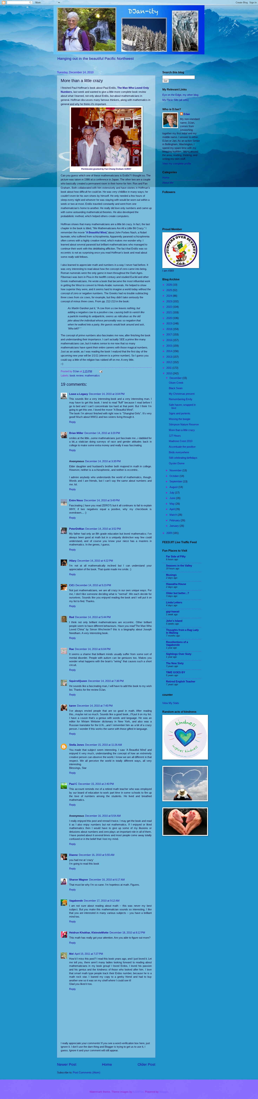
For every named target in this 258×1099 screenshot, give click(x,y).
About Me (167, 182)
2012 (169, 362)
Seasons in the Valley (179, 565)
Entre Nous (76, 500)
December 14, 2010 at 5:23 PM (93, 585)
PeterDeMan (76, 528)
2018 (169, 329)
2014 (169, 351)
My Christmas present (181, 393)
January (175, 525)
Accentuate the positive (182, 446)
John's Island (174, 620)
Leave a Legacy (78, 394)
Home (107, 1064)
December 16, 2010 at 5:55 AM (96, 855)
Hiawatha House (176, 584)
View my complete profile (176, 163)
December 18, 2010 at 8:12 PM (127, 932)
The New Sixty (175, 663)
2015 (169, 345)
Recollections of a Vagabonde (177, 643)
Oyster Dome (176, 463)
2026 (169, 284)
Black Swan (176, 388)
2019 (169, 323)
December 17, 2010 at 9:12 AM (102, 900)
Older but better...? (177, 593)
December (176, 378)
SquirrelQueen (78, 681)
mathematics (92, 375)
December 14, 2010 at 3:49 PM (102, 500)
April (172, 509)
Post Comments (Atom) (86, 1072)
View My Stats (170, 703)
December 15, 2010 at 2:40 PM (96, 784)
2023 (169, 301)
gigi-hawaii (172, 611)
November (176, 470)
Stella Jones (76, 744)
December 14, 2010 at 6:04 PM (93, 649)
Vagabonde (76, 900)
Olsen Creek (176, 382)
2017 (169, 334)
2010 (169, 373)
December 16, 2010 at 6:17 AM (107, 879)
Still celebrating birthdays (183, 457)
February (175, 520)
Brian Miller (76, 433)
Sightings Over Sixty (178, 654)
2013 (169, 356)
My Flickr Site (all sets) (175, 100)
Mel (71, 953)
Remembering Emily (180, 399)
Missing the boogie (179, 419)
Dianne (73, 855)
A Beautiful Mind (96, 232)
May (172, 503)
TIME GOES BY (175, 672)
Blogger (163, 1091)
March (174, 514)
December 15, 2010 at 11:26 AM (103, 744)
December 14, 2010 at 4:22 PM (95, 560)
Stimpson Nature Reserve (184, 424)
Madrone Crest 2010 (180, 441)
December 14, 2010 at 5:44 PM (93, 617)
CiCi (71, 585)
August (174, 487)
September (176, 481)
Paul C (73, 784)
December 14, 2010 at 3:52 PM (103, 528)
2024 (169, 295)
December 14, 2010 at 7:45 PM (95, 705)
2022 (169, 306)
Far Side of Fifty (176, 556)
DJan (187, 114)
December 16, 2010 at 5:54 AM (103, 815)
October (175, 476)
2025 (169, 290)
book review (76, 375)
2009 (169, 533)
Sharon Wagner (78, 879)
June (173, 498)
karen (72, 705)
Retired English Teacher (180, 681)
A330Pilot (138, 1091)
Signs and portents (179, 413)
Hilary (72, 560)
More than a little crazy (182, 430)
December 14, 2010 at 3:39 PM (103, 461)
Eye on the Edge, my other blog (180, 94)
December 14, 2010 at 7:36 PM (106, 681)
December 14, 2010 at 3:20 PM (102, 433)
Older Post (146, 1064)
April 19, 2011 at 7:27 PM (89, 953)
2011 (169, 367)
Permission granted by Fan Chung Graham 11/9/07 (106, 169)
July (172, 492)
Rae (71, 649)
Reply (72, 422)
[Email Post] (100, 371)
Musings (171, 575)
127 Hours (175, 435)
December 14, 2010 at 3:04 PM (107, 394)
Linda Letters (174, 602)
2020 (169, 318)
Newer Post (66, 1064)
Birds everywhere (179, 452)
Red (71, 617)
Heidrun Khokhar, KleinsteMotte (88, 932)
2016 (169, 340)
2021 (169, 312)
